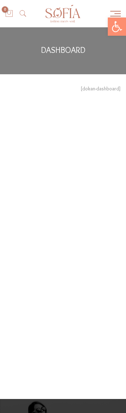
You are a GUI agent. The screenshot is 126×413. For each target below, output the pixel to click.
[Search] (23, 13)
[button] (117, 27)
